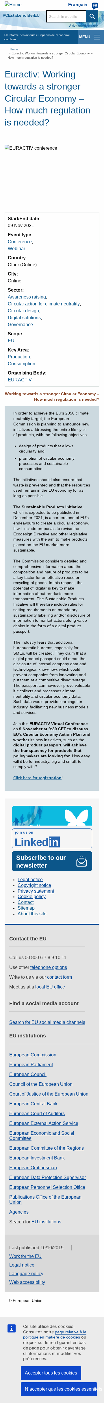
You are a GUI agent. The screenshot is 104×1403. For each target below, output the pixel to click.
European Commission (32, 1054)
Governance (20, 324)
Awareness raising (27, 296)
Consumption (21, 363)
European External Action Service (43, 1123)
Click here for (37, 777)
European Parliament (31, 1064)
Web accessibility (27, 1282)
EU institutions (46, 1221)
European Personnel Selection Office (47, 1187)
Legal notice (30, 879)
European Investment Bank (37, 1157)
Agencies (19, 1212)
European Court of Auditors (37, 1113)
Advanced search (83, 26)
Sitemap (26, 908)
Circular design (23, 310)
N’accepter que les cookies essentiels (61, 1389)
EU (11, 340)
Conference (20, 241)
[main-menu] (97, 37)
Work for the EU (25, 1256)
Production (19, 356)
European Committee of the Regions (46, 1148)
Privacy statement (36, 891)
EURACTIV (20, 379)
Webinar (16, 248)
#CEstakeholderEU (21, 15)
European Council (28, 1074)
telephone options (48, 967)
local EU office (50, 986)
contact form (59, 977)
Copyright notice (34, 885)
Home (14, 49)
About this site (32, 913)
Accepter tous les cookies (51, 1372)
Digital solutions (24, 317)
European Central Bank (33, 1103)
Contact (26, 902)
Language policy (26, 1273)
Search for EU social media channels (47, 1022)
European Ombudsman (33, 1167)
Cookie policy (32, 896)
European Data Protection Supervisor (47, 1177)
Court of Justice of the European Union (48, 1094)
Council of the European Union (41, 1084)
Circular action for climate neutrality (44, 303)
